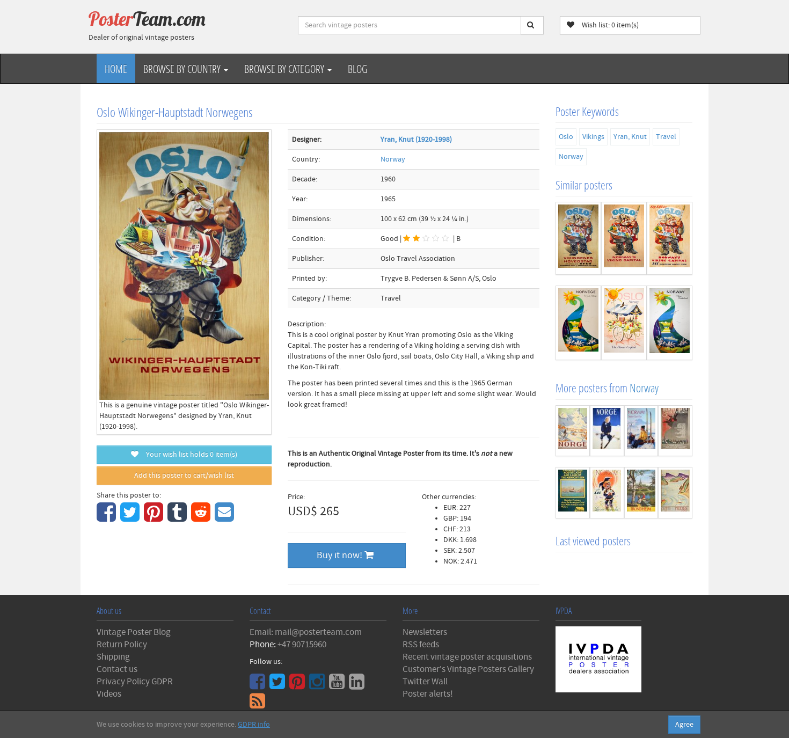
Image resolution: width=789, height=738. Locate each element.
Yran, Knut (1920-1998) (416, 139)
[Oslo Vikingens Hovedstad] (578, 238)
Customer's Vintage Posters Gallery (468, 669)
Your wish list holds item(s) (189, 454)
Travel (666, 137)
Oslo (566, 137)
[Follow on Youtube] (338, 685)
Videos (109, 694)
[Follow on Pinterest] (298, 685)
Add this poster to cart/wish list (184, 475)
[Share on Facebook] (108, 518)
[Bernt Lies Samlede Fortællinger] (675, 431)
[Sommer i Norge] (675, 492)
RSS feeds (421, 645)
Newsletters (425, 632)
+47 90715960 (301, 645)
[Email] (226, 518)
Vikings (593, 137)
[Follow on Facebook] (259, 685)
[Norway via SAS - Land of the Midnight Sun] (607, 492)
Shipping (113, 657)
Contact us (117, 669)
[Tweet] (131, 518)
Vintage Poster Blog (134, 632)
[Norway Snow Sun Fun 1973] (641, 431)
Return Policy (122, 645)
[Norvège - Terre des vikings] (578, 323)
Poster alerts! (428, 694)
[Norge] (573, 431)
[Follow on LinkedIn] (358, 685)
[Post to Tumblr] (178, 518)
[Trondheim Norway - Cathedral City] (641, 492)
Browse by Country (183, 69)
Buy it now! (340, 555)
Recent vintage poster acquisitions (467, 657)
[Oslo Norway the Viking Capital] (624, 238)
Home (116, 69)
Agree (684, 724)
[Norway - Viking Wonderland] (669, 323)
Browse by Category (285, 69)
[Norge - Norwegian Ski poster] (607, 431)
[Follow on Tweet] (278, 685)
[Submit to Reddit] (202, 518)
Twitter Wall (425, 682)
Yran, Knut (630, 137)
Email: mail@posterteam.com (306, 632)
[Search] (532, 25)
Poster (147, 19)
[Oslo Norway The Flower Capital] (624, 323)
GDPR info (254, 724)
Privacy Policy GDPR (135, 682)
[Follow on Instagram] (318, 685)
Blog (358, 69)
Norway (393, 159)
